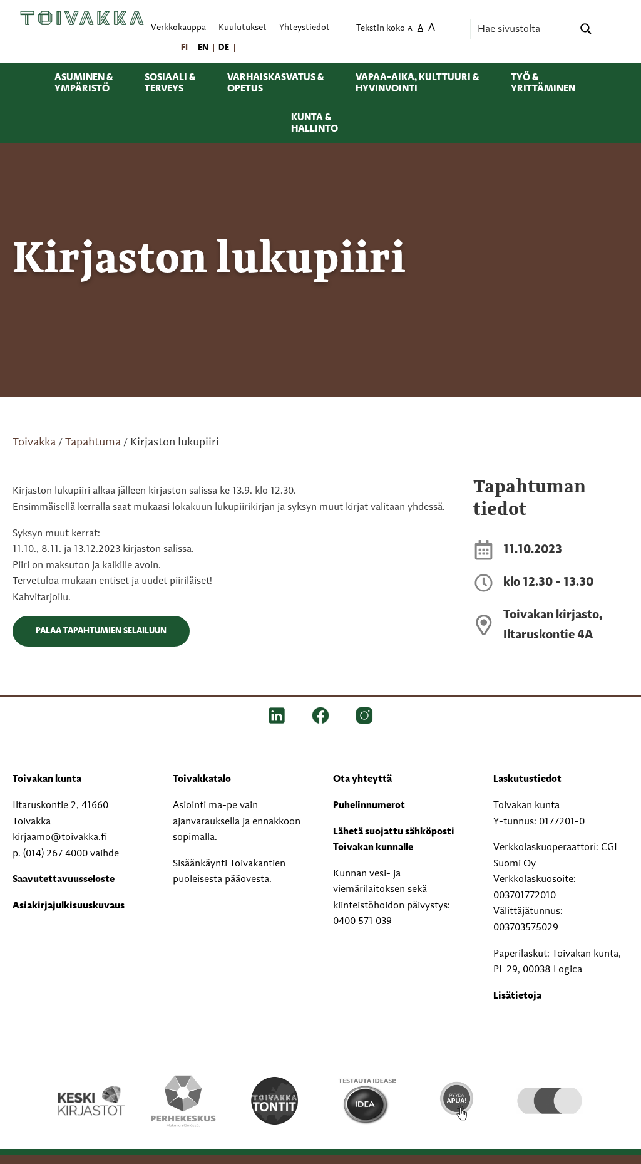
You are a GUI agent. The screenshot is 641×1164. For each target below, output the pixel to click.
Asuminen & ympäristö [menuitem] (83, 83)
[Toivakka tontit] (275, 1099)
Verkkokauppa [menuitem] (178, 28)
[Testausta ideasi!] (366, 1101)
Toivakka (34, 442)
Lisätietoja (517, 996)
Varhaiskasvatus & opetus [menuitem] (275, 83)
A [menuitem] (410, 29)
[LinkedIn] (276, 715)
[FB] (320, 715)
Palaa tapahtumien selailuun (101, 630)
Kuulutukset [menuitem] (242, 28)
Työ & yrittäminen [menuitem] (543, 83)
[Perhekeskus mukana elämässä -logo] (183, 1101)
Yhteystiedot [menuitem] (304, 28)
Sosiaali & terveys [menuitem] (170, 83)
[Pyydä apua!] (457, 1094)
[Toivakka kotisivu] (82, 17)
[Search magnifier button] (586, 29)
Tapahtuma (93, 442)
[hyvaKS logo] (549, 1086)
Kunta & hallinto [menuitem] (314, 123)
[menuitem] (185, 48)
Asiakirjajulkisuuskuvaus (69, 906)
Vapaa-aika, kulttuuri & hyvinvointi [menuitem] (417, 83)
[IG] (364, 715)
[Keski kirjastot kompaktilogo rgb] (91, 1087)
